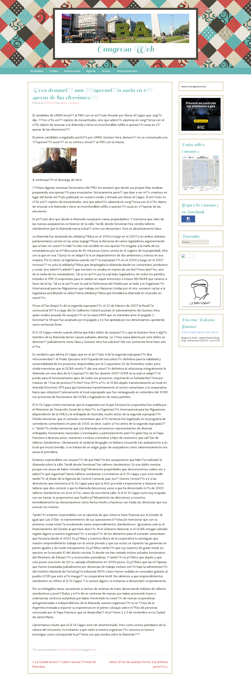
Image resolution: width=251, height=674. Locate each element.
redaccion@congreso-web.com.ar (199, 332)
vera (93, 649)
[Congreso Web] (125, 42)
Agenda (91, 71)
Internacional (72, 71)
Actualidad (36, 71)
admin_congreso (69, 102)
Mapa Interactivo (127, 71)
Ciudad (53, 71)
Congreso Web (125, 49)
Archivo (106, 71)
